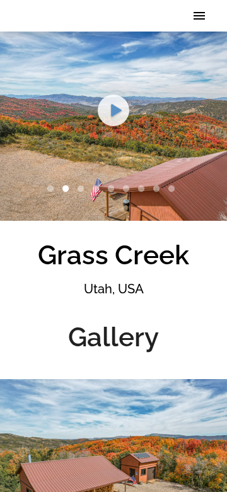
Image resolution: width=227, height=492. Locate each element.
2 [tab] (68, 189)
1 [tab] (53, 189)
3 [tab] (83, 189)
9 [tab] (174, 189)
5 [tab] (113, 189)
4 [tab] (98, 189)
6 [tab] (128, 189)
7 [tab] (143, 189)
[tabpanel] (113, 126)
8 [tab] (159, 189)
